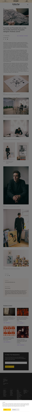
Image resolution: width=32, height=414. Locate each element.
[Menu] (28, 5)
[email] (7, 39)
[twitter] (5, 39)
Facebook (11, 393)
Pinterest (11, 395)
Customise (14, 409)
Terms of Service (19, 395)
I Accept (5, 409)
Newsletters (18, 398)
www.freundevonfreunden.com (10, 282)
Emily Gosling (7, 35)
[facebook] (3, 39)
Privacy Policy (19, 394)
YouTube (11, 392)
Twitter (11, 394)
